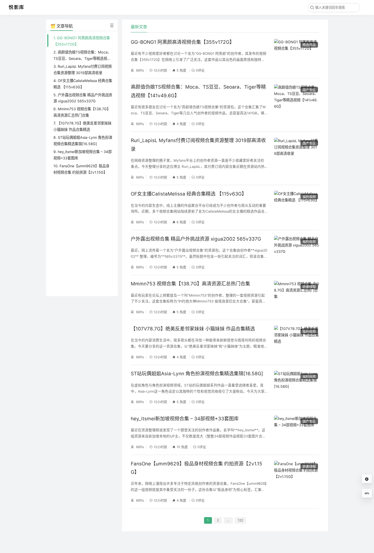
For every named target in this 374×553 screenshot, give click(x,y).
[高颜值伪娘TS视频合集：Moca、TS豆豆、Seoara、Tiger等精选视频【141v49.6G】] (296, 105)
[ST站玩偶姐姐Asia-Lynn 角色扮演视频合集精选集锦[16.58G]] (296, 387)
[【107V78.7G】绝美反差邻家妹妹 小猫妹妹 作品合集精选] (296, 342)
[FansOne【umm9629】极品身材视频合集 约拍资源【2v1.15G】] (296, 481)
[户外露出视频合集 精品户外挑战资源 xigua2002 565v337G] (296, 252)
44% (367, 493)
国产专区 (309, 90)
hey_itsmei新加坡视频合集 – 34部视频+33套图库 (185, 419)
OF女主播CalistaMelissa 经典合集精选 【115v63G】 (189, 194)
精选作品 (309, 45)
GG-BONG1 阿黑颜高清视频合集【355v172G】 (182, 42)
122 (240, 520)
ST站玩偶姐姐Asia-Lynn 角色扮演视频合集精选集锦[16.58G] (197, 374)
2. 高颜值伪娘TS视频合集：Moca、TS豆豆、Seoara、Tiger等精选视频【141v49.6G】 (82, 58)
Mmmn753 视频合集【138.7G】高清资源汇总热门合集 (190, 284)
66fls (139, 70)
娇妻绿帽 (309, 286)
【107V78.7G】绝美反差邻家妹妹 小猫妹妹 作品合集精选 (193, 329)
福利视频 (309, 197)
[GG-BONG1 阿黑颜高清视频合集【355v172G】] (296, 55)
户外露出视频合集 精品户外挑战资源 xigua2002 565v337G (196, 239)
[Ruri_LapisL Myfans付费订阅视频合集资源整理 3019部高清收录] (296, 158)
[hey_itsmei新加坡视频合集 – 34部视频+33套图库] (296, 432)
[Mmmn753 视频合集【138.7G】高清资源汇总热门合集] (296, 297)
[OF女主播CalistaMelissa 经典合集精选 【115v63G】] (296, 207)
